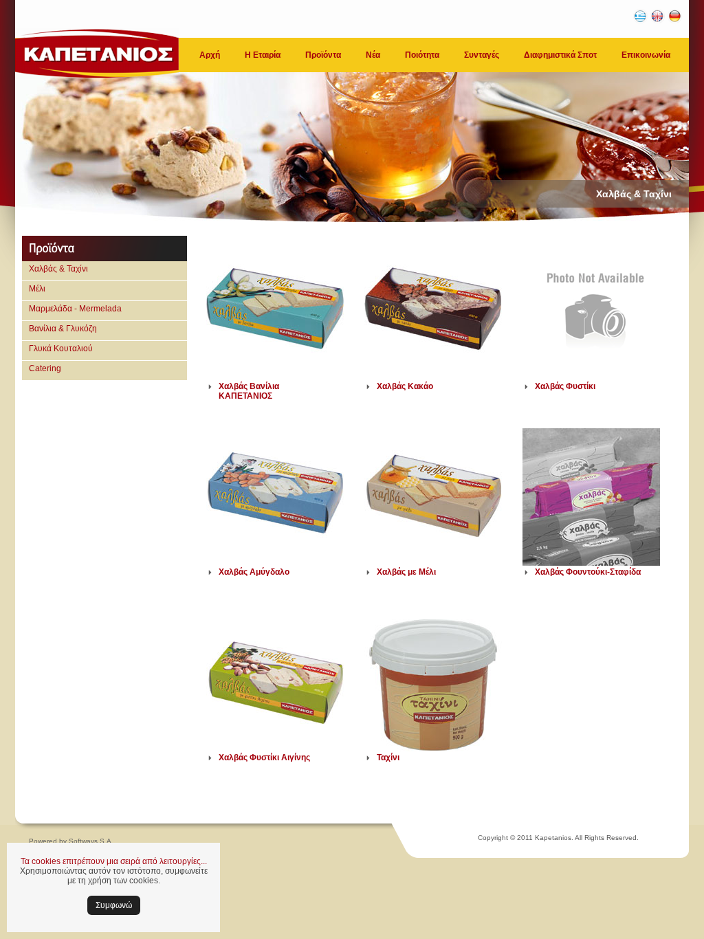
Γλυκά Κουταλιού (61, 348)
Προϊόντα (323, 55)
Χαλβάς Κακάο (405, 386)
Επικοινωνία (646, 55)
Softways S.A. (91, 841)
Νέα (373, 55)
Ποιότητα (422, 55)
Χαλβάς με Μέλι (406, 572)
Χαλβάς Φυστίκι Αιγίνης (264, 757)
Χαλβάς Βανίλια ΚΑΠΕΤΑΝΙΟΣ (249, 391)
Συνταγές (481, 55)
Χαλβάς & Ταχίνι (58, 269)
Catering (45, 368)
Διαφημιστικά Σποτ (560, 55)
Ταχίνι (388, 757)
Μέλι (37, 289)
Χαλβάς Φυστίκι (565, 386)
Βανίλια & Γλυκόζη (63, 328)
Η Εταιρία (262, 55)
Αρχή (209, 55)
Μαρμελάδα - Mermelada (75, 308)
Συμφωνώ (114, 905)
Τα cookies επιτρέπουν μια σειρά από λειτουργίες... (114, 861)
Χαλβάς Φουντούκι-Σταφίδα (588, 572)
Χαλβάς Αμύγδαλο (254, 572)
